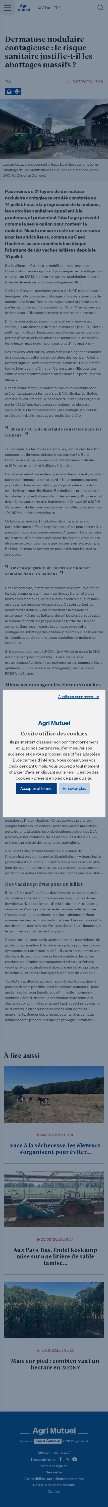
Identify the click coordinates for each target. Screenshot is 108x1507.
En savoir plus (74, 788)
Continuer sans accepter (78, 696)
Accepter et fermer (36, 788)
